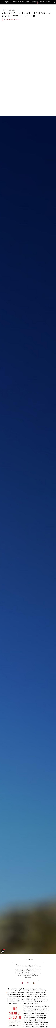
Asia (3, 10)
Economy (22, 1)
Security (26, 2)
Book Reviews (10, 10)
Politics (47, 1)
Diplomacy (16, 1)
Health (42, 1)
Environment (35, 1)
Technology (33, 2)
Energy (28, 1)
